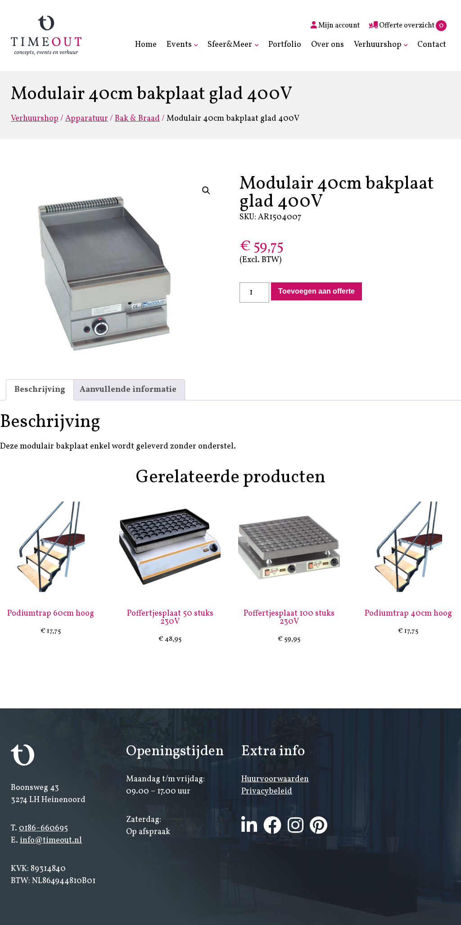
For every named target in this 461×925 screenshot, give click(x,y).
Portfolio (284, 44)
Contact (431, 44)
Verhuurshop (378, 44)
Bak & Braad (137, 118)
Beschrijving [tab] (39, 389)
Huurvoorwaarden (275, 779)
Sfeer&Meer (230, 44)
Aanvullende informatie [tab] (128, 389)
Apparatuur (86, 118)
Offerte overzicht (410, 26)
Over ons (327, 44)
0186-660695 (43, 828)
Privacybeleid (266, 791)
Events (179, 44)
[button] (206, 190)
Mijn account (338, 26)
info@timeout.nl (51, 840)
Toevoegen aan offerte (316, 291)
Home (146, 44)
